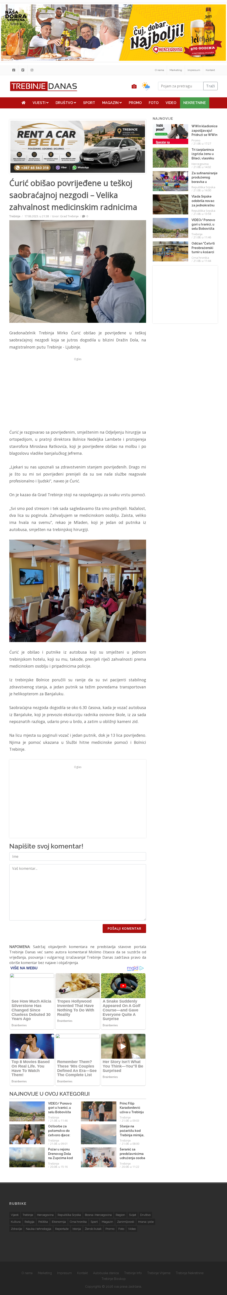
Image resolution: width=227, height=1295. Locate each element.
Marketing (176, 70)
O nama (159, 70)
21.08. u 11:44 (202, 261)
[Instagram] (31, 70)
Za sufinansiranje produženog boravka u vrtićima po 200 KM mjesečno (204, 181)
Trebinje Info (133, 1273)
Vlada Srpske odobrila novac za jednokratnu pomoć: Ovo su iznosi (203, 205)
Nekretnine (194, 103)
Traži (210, 86)
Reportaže (61, 1228)
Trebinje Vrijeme (158, 1273)
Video (171, 103)
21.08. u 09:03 (130, 1121)
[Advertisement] (77, 393)
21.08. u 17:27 (202, 143)
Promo (135, 103)
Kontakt (210, 70)
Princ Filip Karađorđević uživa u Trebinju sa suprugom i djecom (132, 1112)
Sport (89, 103)
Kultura (16, 1221)
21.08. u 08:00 (130, 1144)
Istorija (76, 1228)
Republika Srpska (203, 187)
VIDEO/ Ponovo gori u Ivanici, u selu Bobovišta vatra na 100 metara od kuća (60, 1112)
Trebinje (14, 216)
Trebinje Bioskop (114, 1279)
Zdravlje (16, 1228)
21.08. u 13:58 (202, 214)
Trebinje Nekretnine (190, 1273)
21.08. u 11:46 (59, 1121)
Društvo (65, 103)
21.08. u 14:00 (202, 190)
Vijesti (39, 103)
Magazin (110, 103)
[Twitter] (22, 70)
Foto (154, 103)
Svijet (132, 1215)
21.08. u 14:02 (202, 167)
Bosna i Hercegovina (98, 1215)
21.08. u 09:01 (59, 1144)
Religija (29, 1221)
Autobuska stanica (106, 1273)
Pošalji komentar (124, 928)
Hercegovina (200, 164)
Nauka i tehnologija (38, 1228)
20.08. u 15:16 (59, 1167)
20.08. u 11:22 (130, 1167)
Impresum (194, 70)
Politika (43, 1221)
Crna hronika (200, 258)
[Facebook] (13, 70)
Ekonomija (59, 1221)
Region (120, 1215)
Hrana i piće (146, 1221)
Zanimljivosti (125, 1221)
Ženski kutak (93, 1228)
